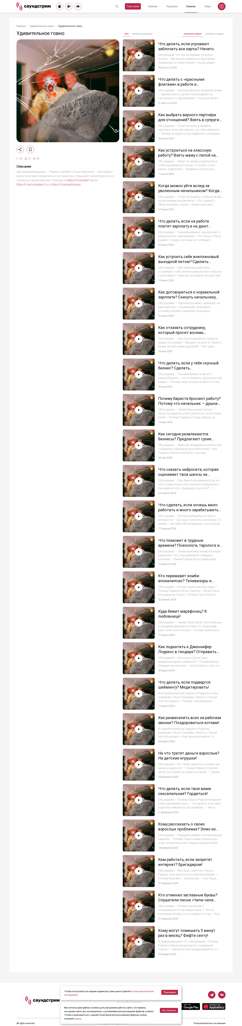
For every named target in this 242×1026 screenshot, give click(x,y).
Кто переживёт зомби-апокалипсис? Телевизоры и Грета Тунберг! (185, 581)
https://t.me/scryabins (30, 184)
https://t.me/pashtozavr (66, 184)
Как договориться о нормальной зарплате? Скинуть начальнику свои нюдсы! (189, 297)
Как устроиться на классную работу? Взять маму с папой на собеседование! (187, 155)
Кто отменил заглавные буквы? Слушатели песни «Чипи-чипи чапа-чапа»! (187, 900)
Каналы (190, 6)
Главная (152, 6)
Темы (207, 6)
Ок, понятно (169, 1010)
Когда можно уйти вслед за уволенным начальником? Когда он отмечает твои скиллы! (189, 191)
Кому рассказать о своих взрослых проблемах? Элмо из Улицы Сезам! (187, 829)
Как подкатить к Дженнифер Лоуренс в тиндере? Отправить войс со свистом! (187, 652)
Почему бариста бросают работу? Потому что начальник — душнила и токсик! (190, 403)
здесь (78, 1018)
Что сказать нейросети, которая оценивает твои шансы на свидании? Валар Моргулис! (188, 474)
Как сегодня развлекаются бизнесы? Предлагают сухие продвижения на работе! (184, 439)
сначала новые (192, 33)
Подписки (172, 6)
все (127, 33)
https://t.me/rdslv (77, 180)
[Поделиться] (20, 149)
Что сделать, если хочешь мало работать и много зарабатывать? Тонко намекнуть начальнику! (189, 510)
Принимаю (170, 992)
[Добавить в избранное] (30, 149)
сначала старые (214, 33)
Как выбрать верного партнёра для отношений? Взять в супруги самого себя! (188, 120)
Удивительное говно (42, 26)
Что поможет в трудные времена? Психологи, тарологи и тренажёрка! (189, 545)
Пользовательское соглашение (210, 1023)
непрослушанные (142, 33)
